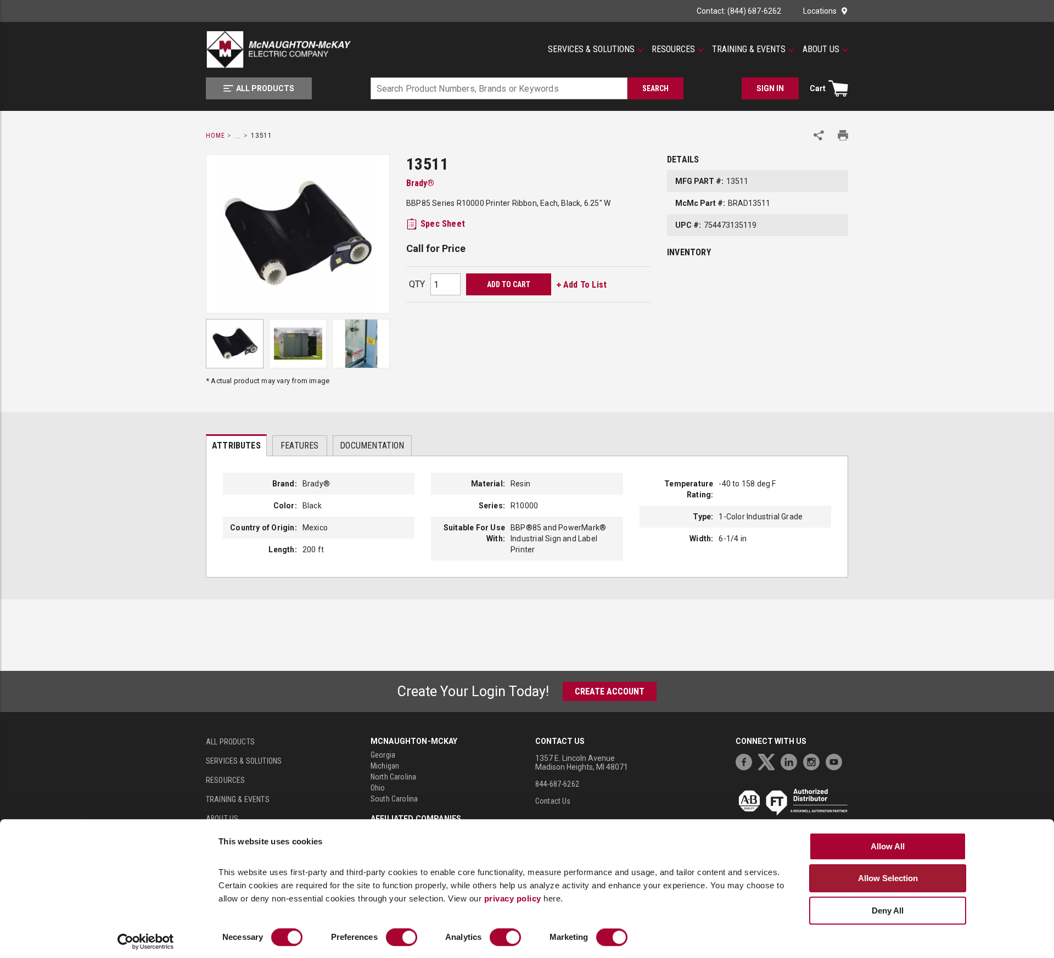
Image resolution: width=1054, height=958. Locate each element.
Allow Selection (888, 878)
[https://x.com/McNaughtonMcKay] (769, 760)
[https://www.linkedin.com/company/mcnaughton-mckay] (792, 760)
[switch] (401, 937)
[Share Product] (819, 135)
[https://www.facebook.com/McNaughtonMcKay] (747, 760)
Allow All (888, 846)
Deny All (888, 910)
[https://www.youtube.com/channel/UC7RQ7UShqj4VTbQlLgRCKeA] (837, 760)
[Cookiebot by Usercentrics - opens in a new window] (146, 942)
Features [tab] (299, 445)
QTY (417, 284)
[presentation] (236, 445)
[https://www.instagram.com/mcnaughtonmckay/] (814, 760)
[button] (595, 49)
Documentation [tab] (372, 445)
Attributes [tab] (236, 445)
